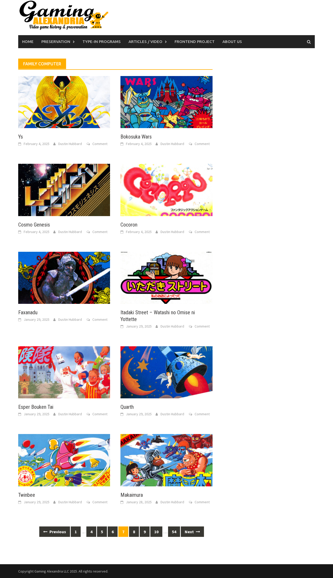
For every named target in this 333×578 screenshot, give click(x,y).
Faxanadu (27, 312)
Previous (57, 531)
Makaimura (131, 495)
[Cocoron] (166, 189)
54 (174, 531)
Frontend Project (195, 41)
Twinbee (26, 495)
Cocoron (128, 225)
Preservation (55, 41)
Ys (20, 137)
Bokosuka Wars (136, 137)
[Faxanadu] (64, 277)
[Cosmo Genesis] (64, 189)
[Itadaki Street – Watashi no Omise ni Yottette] (166, 277)
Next (190, 531)
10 (156, 531)
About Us (232, 41)
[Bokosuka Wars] (166, 101)
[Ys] (64, 101)
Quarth (127, 407)
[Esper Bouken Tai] (64, 371)
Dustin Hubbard (70, 143)
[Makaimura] (166, 459)
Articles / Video (145, 41)
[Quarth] (166, 371)
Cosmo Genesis (34, 225)
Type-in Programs (101, 41)
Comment (99, 143)
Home (28, 41)
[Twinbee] (64, 459)
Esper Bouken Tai (35, 407)
